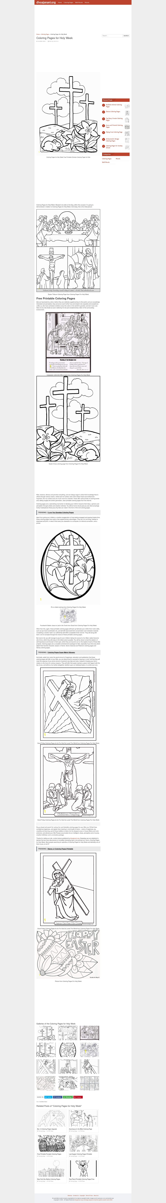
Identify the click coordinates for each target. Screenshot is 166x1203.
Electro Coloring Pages (113, 111)
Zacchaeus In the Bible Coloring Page (80, 1129)
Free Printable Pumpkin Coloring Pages (49, 1154)
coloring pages (43, 1101)
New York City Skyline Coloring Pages (48, 1179)
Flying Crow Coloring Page (114, 132)
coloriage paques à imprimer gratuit (92, 1200)
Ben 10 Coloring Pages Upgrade (47, 1129)
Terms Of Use (89, 1195)
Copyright (82, 1195)
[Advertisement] (83, 19)
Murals (87, 2)
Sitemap (70, 1195)
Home (60, 2)
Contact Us (76, 1195)
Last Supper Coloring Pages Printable (80, 1154)
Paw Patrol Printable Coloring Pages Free (81, 1179)
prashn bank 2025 (107, 1200)
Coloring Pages (68, 2)
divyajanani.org (46, 2)
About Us (96, 1195)
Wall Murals (79, 2)
